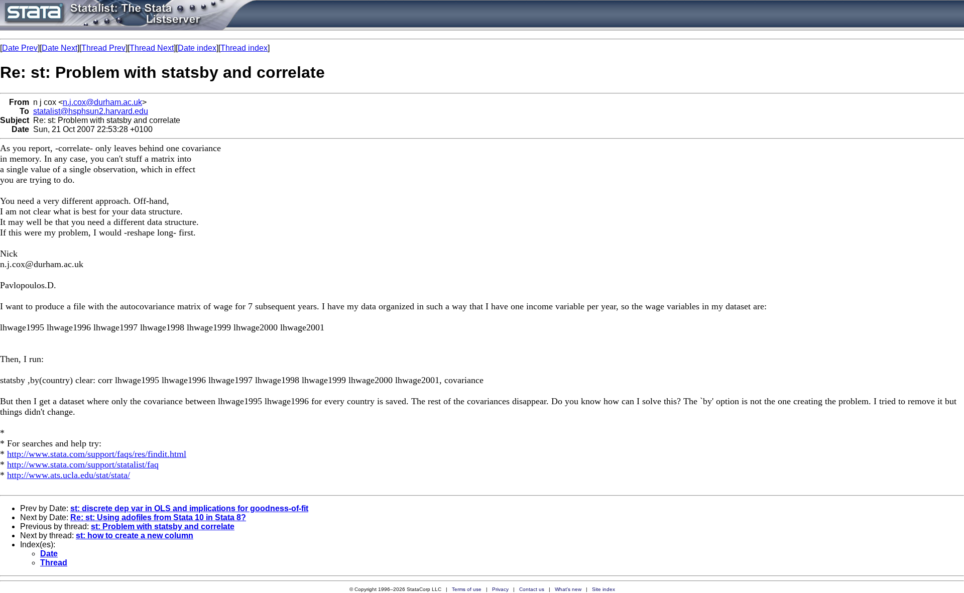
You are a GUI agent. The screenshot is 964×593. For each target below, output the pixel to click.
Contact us (531, 589)
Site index (603, 589)
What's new (568, 589)
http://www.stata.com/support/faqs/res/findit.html (96, 454)
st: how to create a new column (134, 535)
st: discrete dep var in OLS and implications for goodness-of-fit (189, 508)
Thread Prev (103, 48)
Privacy (500, 589)
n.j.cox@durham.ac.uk (102, 102)
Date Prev (20, 48)
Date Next (59, 48)
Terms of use (466, 589)
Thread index (244, 48)
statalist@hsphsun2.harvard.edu (90, 111)
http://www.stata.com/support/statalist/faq (83, 464)
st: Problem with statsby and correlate (162, 526)
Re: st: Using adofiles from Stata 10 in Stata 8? (158, 517)
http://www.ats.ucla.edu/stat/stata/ (68, 475)
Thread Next (152, 48)
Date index (197, 48)
